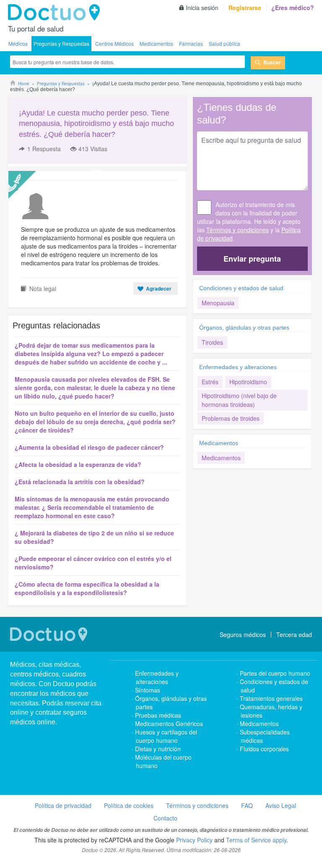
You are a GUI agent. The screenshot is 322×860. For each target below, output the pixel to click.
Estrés (210, 382)
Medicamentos (156, 43)
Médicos (18, 43)
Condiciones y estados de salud (241, 288)
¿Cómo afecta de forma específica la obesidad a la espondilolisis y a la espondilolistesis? (87, 588)
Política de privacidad (63, 805)
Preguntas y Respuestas (61, 43)
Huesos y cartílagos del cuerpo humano (166, 736)
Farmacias (191, 43)
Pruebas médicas (158, 715)
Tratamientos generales (271, 698)
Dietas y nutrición (158, 749)
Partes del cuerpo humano (275, 673)
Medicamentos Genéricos (169, 723)
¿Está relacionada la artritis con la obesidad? (80, 481)
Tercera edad (294, 634)
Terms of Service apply (256, 840)
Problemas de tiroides (231, 418)
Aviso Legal (280, 805)
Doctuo (56, 12)
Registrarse (245, 7)
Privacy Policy (194, 840)
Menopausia (218, 303)
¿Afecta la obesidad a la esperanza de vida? (78, 464)
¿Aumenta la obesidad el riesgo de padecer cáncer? (89, 447)
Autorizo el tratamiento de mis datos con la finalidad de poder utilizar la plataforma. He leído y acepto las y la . (249, 221)
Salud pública (224, 43)
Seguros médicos (243, 634)
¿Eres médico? (292, 7)
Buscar (272, 62)
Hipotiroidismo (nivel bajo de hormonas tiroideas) (239, 400)
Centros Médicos (114, 43)
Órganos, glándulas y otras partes (244, 327)
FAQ (247, 805)
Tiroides (212, 342)
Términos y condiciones (237, 229)
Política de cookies (128, 805)
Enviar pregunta (252, 258)
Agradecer (158, 288)
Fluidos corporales (264, 749)
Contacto (165, 818)
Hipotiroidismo (248, 382)
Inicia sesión (202, 7)
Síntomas (147, 690)
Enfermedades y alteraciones (238, 367)
